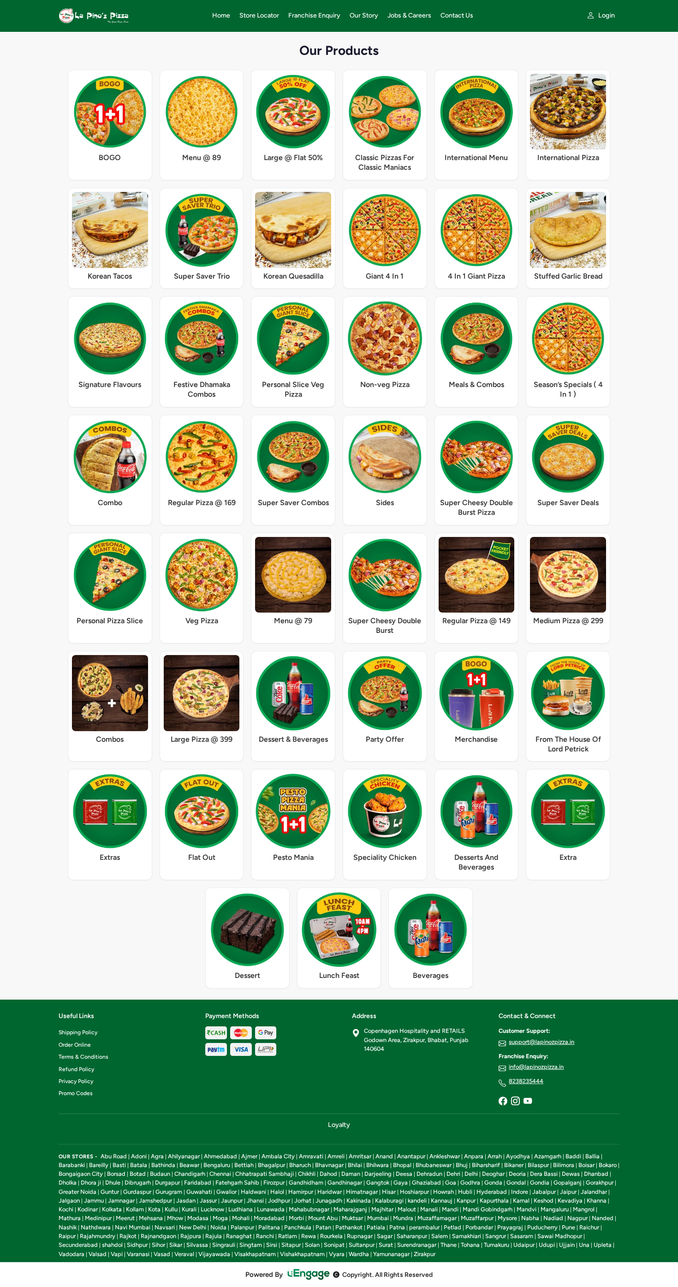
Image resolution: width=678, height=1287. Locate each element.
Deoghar (493, 1173)
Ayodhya (518, 1156)
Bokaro (608, 1165)
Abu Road (114, 1156)
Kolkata (112, 1209)
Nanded (602, 1218)
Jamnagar (121, 1200)
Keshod (543, 1200)
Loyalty (339, 1124)
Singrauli (223, 1244)
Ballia (592, 1156)
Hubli (465, 1191)
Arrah (495, 1156)
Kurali (189, 1209)
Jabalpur (544, 1191)
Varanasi (138, 1254)
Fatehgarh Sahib (237, 1182)
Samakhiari (466, 1236)
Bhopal (402, 1165)
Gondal (516, 1182)
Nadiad (553, 1218)
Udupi (547, 1244)
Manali (429, 1209)
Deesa (404, 1173)
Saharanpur (412, 1236)
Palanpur (242, 1227)
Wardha (359, 1254)
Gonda (493, 1182)
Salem (439, 1236)
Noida (218, 1227)
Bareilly (98, 1165)
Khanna (597, 1200)
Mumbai (378, 1218)
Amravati (311, 1156)
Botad (138, 1173)
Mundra (403, 1218)
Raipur (67, 1236)
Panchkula (297, 1227)
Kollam (135, 1209)
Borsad (116, 1173)
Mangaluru (555, 1209)
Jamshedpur (155, 1200)
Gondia (539, 1182)
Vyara (337, 1254)
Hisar (389, 1191)
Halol (277, 1191)
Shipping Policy (78, 1032)
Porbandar (479, 1227)
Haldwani (253, 1191)
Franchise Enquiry (314, 15)
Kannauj (441, 1200)
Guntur (110, 1191)
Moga (220, 1218)
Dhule (112, 1182)
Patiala (376, 1227)
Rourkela (331, 1236)
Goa (450, 1182)
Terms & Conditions (83, 1057)
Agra (157, 1156)
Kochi (66, 1209)
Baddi (573, 1156)
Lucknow (212, 1209)
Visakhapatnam (255, 1254)
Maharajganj (350, 1209)
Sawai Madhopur (559, 1236)
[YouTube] (527, 1101)
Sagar (385, 1236)
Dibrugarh (138, 1182)
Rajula (213, 1236)
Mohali (241, 1218)
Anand (384, 1156)
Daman (350, 1173)
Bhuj (462, 1165)
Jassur (208, 1200)
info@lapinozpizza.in (536, 1066)
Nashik (68, 1227)
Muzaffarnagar (437, 1218)
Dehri (453, 1173)
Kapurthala (494, 1200)
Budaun (160, 1173)
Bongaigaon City (81, 1173)
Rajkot (128, 1236)
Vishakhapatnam (302, 1254)
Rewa (308, 1236)
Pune (568, 1227)
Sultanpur (362, 1244)
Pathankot (349, 1227)
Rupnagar (360, 1236)
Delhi (471, 1173)
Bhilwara (377, 1165)
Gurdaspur (137, 1191)
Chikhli (306, 1173)
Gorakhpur (599, 1182)
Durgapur (167, 1182)
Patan (323, 1227)
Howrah (443, 1191)
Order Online (75, 1045)
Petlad (452, 1227)
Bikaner (513, 1165)
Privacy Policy (76, 1081)
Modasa (197, 1218)
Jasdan (186, 1200)
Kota (154, 1209)
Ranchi (265, 1236)
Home (221, 15)
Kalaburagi (389, 1200)
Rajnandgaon (158, 1236)
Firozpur (274, 1182)
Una (584, 1244)
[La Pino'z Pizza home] (130, 16)
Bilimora (563, 1165)
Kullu (171, 1209)
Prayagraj (510, 1227)
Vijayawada (214, 1254)
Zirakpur (424, 1254)
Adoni (139, 1156)
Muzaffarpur (477, 1218)
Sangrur (495, 1236)
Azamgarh (547, 1156)
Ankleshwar (444, 1156)
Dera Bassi (544, 1173)
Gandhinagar (344, 1182)
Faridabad (197, 1182)
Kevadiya (570, 1200)
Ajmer (249, 1156)
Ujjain (567, 1244)
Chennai (220, 1173)
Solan (312, 1244)
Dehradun (429, 1173)
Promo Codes (76, 1093)
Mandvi (526, 1209)
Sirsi (271, 1244)
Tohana (470, 1244)
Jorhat (302, 1200)
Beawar (189, 1165)
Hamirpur (300, 1191)
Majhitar (382, 1209)
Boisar (586, 1165)
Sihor (158, 1244)
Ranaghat (239, 1236)
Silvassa (197, 1244)
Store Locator (259, 15)
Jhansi (255, 1200)
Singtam (250, 1244)
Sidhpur (137, 1244)
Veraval (184, 1254)
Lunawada (271, 1209)
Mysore (507, 1218)
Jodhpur (279, 1200)
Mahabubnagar (309, 1209)
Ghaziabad (426, 1182)
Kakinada (358, 1200)
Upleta (603, 1244)
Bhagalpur (271, 1165)
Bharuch (300, 1165)
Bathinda (163, 1165)
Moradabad (269, 1218)
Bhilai (355, 1165)
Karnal (521, 1200)
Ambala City (278, 1156)
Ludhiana (240, 1209)
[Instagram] (515, 1101)
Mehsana (151, 1218)
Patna (397, 1227)
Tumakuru (496, 1244)
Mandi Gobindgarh (487, 1209)
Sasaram (521, 1236)
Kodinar (87, 1209)
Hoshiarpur (414, 1191)
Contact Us (456, 15)
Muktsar (352, 1218)
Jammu (94, 1200)
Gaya (400, 1182)
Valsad (98, 1254)
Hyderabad (491, 1191)
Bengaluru (216, 1165)
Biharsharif (486, 1165)
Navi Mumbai (132, 1227)
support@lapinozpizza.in (541, 1041)
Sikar (175, 1244)
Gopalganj (567, 1182)
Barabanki (72, 1165)
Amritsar (360, 1156)
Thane (448, 1244)
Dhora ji (91, 1182)
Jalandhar (594, 1191)
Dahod (328, 1173)
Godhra (470, 1182)
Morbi (296, 1218)
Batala (138, 1165)
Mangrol (584, 1209)
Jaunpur (232, 1200)
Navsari (165, 1227)
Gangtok (377, 1182)
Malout (407, 1209)
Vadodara (71, 1254)
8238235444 (526, 1081)
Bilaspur (538, 1165)
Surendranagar (416, 1244)
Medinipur (98, 1218)
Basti (119, 1165)
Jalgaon (69, 1200)
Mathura (70, 1218)
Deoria (517, 1173)
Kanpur (466, 1200)
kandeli (417, 1200)
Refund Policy (76, 1069)
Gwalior (226, 1191)
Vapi (117, 1254)
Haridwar (329, 1191)
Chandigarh (189, 1173)
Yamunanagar (391, 1254)
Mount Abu (323, 1218)
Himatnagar (362, 1191)
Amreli (336, 1156)
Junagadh (328, 1200)
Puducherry (542, 1227)
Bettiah (244, 1165)
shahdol (112, 1244)
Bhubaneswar (434, 1165)
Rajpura (190, 1236)
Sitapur (291, 1244)
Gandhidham (306, 1182)
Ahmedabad (220, 1156)
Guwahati (199, 1191)
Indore (519, 1191)
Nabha (530, 1218)
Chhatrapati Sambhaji (264, 1173)
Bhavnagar (329, 1165)
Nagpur (577, 1218)
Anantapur (411, 1156)
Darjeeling (378, 1173)
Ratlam (287, 1236)
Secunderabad (78, 1244)
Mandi (450, 1209)
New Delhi (192, 1227)
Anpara (473, 1156)
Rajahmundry (97, 1236)
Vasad (162, 1254)
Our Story (364, 15)
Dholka (68, 1182)
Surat (386, 1244)
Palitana (269, 1227)
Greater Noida (77, 1191)
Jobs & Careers (409, 15)
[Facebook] (503, 1101)
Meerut (125, 1218)
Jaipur (568, 1191)
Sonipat (334, 1244)
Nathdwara (96, 1227)
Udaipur (524, 1244)
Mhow (175, 1218)
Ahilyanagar (184, 1156)
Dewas (571, 1173)
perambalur (424, 1227)
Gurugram (168, 1191)
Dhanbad (596, 1173)
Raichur (589, 1227)
